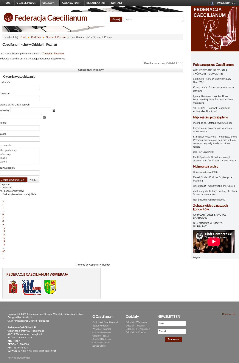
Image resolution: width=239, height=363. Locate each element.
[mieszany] (19, 154)
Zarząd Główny (99, 345)
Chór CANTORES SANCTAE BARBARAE (209, 216)
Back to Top (228, 314)
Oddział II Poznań (100, 335)
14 (3, 241)
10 (3, 227)
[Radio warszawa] (31, 287)
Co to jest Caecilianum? (105, 322)
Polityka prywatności (18, 357)
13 (3, 237)
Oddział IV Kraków (100, 342)
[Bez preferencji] (19, 150)
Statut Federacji (101, 325)
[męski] (19, 158)
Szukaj (116, 19)
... (3, 211)
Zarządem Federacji (53, 53)
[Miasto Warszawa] (13, 286)
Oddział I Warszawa (101, 332)
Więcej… (198, 257)
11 (3, 231)
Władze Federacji (101, 329)
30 (3, 251)
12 (3, 234)
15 (3, 244)
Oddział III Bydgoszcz (102, 338)
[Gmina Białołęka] (50, 286)
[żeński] (19, 161)
